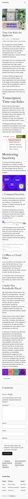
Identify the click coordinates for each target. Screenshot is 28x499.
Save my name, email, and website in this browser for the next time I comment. (13, 447)
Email (4, 430)
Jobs (19, 41)
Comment (5, 405)
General (11, 41)
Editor (4, 41)
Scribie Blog (5, 2)
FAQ (8, 41)
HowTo (16, 41)
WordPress (12, 496)
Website (4, 438)
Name (4, 423)
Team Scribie (16, 39)
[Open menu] (25, 2)
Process (23, 41)
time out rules (6, 378)
